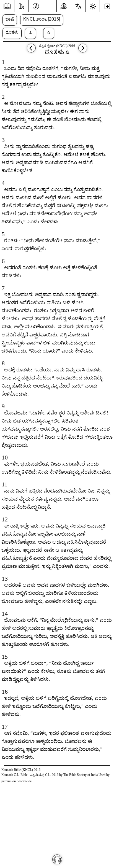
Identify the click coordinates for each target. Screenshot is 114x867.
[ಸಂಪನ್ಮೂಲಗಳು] (21, 5)
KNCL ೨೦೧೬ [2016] (41, 19)
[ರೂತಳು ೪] (83, 50)
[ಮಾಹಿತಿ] (36, 5)
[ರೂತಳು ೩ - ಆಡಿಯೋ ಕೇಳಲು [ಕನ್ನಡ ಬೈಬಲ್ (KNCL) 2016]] (57, 859)
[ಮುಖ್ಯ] (7, 6)
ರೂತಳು (12, 32)
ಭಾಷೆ (10, 19)
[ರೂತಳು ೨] (31, 50)
